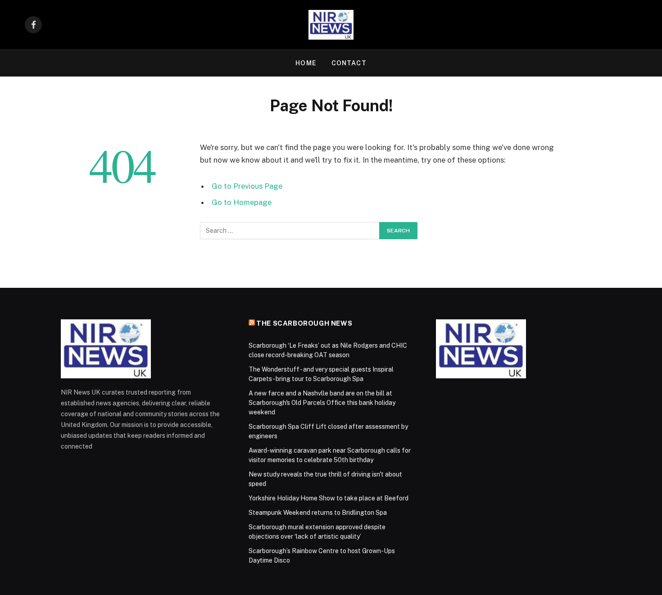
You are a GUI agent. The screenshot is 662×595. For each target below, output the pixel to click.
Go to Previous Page (247, 186)
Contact (349, 63)
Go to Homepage (242, 202)
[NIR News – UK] (331, 24)
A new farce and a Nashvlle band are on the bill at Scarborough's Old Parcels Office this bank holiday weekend (322, 403)
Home (305, 63)
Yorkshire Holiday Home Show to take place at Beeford (328, 498)
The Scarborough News (304, 323)
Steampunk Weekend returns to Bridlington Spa (318, 512)
